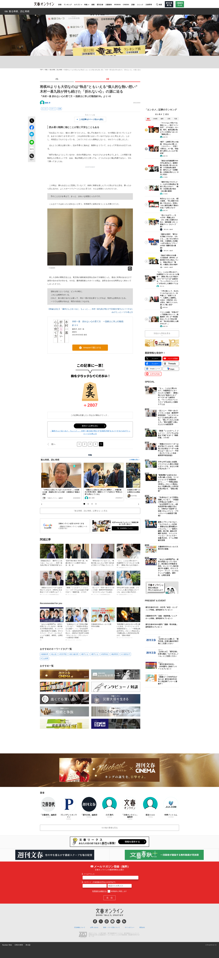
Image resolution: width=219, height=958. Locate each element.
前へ (53, 444)
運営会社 (142, 927)
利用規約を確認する (99, 891)
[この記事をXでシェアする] (31, 121)
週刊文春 (100, 4)
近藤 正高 (165, 137)
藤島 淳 (47, 103)
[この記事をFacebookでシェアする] (31, 127)
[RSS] (124, 921)
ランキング (68, 4)
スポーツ (53, 108)
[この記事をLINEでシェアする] (31, 142)
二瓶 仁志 (161, 286)
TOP (41, 69)
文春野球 (149, 4)
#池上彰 (54, 654)
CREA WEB (19, 945)
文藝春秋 (109, 4)
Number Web (7, 945)
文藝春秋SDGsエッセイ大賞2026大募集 (101, 626)
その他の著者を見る (109, 828)
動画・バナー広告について (111, 927)
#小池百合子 (125, 654)
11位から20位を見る (162, 333)
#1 (57, 79)
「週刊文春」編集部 (168, 229)
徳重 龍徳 (165, 307)
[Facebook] (95, 921)
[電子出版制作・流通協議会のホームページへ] (83, 935)
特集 (85, 4)
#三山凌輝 (44, 658)
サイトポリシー (129, 927)
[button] (84, 503)
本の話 (28, 945)
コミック (140, 4)
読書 (133, 4)
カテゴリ (77, 4)
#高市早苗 (63, 654)
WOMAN (117, 4)
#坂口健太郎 (73, 654)
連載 (93, 4)
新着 (59, 4)
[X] (101, 921)
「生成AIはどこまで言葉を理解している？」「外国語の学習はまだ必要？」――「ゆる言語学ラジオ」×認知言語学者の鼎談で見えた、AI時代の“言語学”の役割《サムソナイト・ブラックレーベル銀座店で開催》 (77, 632)
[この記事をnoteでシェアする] (32, 149)
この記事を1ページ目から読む (91, 119)
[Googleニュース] (112, 921)
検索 (160, 4)
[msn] (118, 921)
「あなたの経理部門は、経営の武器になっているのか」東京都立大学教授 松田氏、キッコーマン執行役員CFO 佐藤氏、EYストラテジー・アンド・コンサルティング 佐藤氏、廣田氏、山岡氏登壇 (51, 632)
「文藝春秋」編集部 (168, 267)
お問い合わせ (94, 927)
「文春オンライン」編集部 (54, 498)
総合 (167, 114)
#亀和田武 (114, 654)
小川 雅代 (165, 177)
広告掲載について (79, 927)
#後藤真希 (44, 654)
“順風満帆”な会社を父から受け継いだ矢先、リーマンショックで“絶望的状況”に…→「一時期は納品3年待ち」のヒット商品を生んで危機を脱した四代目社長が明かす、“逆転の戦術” (128, 630)
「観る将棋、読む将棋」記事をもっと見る (90, 511)
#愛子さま (94, 654)
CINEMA (126, 4)
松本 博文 (134, 496)
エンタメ (44, 108)
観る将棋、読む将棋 (19, 11)
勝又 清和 (92, 498)
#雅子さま (84, 654)
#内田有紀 (104, 654)
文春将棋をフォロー (126, 528)
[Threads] (107, 921)
